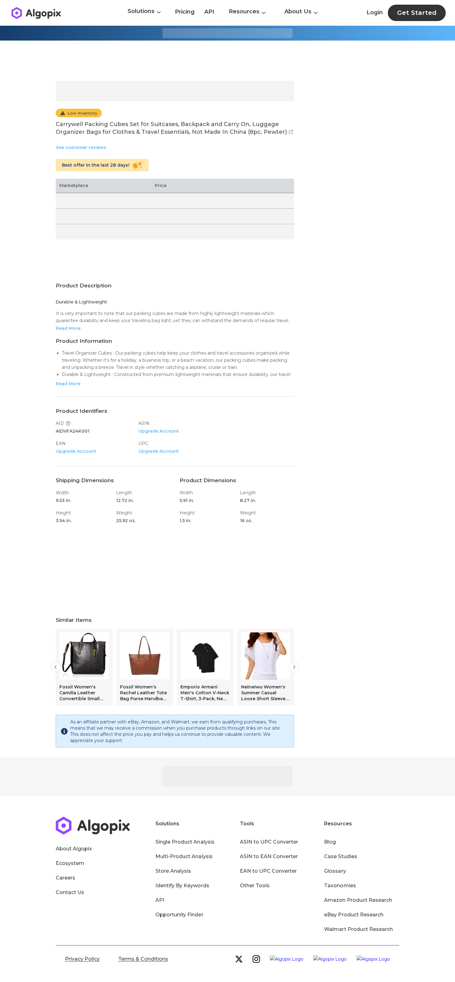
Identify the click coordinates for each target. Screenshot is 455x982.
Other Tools (255, 885)
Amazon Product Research (358, 900)
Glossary (335, 871)
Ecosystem (70, 863)
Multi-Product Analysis (184, 856)
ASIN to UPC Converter (269, 842)
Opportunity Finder (179, 915)
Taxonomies (340, 885)
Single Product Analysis (184, 842)
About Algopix (74, 849)
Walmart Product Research (358, 929)
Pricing (185, 11)
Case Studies (340, 856)
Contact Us (70, 892)
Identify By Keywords (182, 885)
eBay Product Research (354, 915)
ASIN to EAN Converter (269, 856)
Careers (65, 878)
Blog (330, 842)
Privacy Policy (82, 959)
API (209, 11)
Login (374, 12)
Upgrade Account (158, 431)
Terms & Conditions (143, 959)
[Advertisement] (227, 61)
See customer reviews (81, 147)
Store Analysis (173, 871)
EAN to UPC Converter (268, 871)
